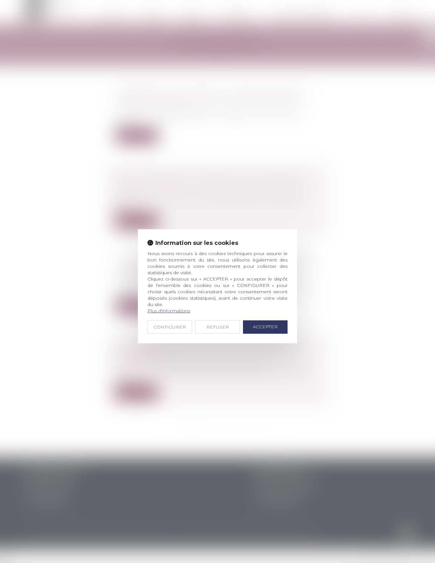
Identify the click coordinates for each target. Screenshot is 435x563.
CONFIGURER (169, 327)
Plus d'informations (168, 311)
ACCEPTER (265, 327)
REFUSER (217, 327)
